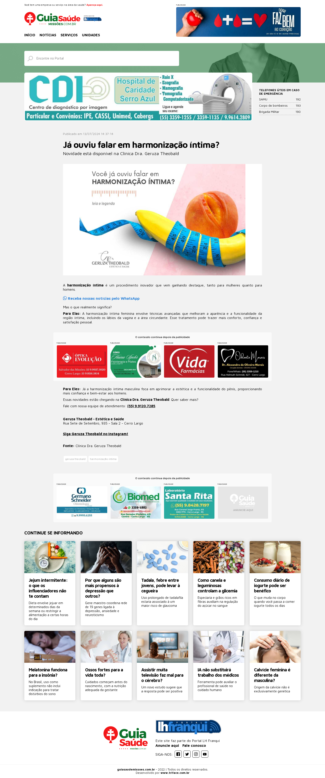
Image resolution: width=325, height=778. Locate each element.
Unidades (91, 35)
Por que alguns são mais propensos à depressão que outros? (103, 588)
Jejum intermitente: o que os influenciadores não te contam (48, 588)
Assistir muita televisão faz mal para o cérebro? (162, 675)
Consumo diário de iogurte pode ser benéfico (272, 585)
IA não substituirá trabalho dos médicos (218, 672)
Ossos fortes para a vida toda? (104, 672)
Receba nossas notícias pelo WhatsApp (103, 298)
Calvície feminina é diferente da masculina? (272, 675)
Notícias (48, 35)
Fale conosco (194, 745)
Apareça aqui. (94, 4)
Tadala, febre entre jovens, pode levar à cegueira (160, 585)
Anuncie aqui (167, 745)
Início (29, 35)
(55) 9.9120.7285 (141, 406)
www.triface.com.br (175, 772)
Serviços (69, 35)
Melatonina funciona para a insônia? (48, 672)
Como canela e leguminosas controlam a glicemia (217, 585)
